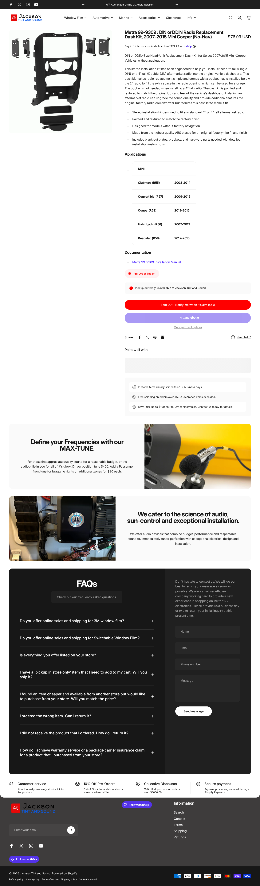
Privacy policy (32, 879)
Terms (178, 825)
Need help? (244, 337)
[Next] (177, 4)
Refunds (180, 837)
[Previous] (83, 4)
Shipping (180, 831)
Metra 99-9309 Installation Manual (156, 262)
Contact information (89, 879)
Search (179, 812)
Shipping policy (69, 879)
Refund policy (16, 879)
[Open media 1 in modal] (60, 81)
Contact (179, 819)
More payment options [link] (188, 327)
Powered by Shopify (64, 873)
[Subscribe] (71, 830)
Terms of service (50, 879)
